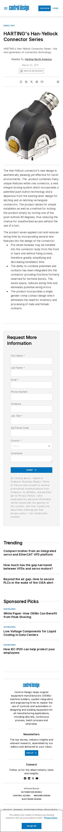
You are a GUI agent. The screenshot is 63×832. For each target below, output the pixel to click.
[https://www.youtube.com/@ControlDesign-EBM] (36, 778)
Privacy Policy (51, 810)
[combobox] (31, 445)
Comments (17, 453)
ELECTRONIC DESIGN (31, 799)
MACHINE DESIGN (42, 795)
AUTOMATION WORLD (31, 792)
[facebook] (20, 81)
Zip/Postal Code (20, 427)
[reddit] (36, 81)
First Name (18, 355)
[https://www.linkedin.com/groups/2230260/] (29, 778)
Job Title (17, 415)
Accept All (31, 826)
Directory (9, 25)
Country (16, 440)
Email (15, 379)
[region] (31, 821)
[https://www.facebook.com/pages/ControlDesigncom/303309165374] (25, 778)
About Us (8, 810)
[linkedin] (26, 81)
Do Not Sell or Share (33, 810)
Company (16, 403)
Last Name (18, 367)
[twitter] (31, 81)
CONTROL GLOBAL (21, 795)
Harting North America (38, 59)
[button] (6, 8)
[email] (42, 81)
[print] (58, 81)
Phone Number (19, 391)
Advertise (18, 810)
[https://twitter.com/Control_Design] (33, 778)
